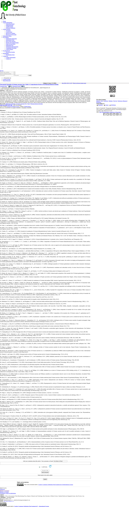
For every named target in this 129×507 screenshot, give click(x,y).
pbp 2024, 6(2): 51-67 (67, 83)
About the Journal (10, 24)
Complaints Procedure (11, 48)
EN (1, 70)
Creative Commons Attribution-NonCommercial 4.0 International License (55, 484)
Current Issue (9, 32)
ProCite (115, 101)
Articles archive (6, 29)
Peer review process (10, 41)
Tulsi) (28, 103)
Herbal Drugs (27, 106)
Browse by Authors (10, 33)
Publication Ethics (7, 36)
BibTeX (98, 101)
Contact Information (10, 57)
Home (4, 21)
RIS (102, 101)
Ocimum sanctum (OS (21, 103)
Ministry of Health (4, 492)
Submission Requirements (12, 46)
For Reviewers (6, 50)
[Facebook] (104, 114)
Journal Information (7, 22)
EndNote (106, 101)
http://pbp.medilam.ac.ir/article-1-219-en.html (110, 112)
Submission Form (10, 40)
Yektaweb (2, 489)
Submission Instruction (11, 38)
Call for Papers (9, 49)
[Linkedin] (114, 114)
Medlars (111, 101)
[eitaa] (120, 114)
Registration (6, 53)
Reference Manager (122, 101)
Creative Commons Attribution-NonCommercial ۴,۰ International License (31, 506)
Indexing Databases (10, 28)
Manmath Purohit (16, 86)
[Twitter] (107, 114)
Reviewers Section (10, 52)
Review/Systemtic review (13, 106)
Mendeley (100, 105)
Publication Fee (9, 45)
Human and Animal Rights (12, 42)
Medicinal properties (10, 103)
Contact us (5, 56)
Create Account (6, 79)
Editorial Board (9, 25)
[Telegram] (111, 114)
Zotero (107, 105)
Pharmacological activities (36, 103)
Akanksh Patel (3, 86)
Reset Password (6, 80)
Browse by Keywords (11, 34)
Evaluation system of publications (8, 493)
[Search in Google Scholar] (9, 86)
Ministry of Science (4, 490)
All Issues (8, 30)
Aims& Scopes (9, 26)
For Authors (6, 37)
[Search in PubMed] (11, 86)
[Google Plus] (117, 114)
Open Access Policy (10, 44)
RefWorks (98, 102)
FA (2, 70)
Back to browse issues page (79, 83)
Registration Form (10, 54)
